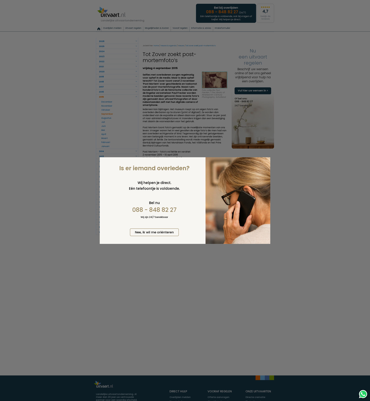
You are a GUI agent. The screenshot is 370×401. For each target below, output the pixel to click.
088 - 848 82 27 (154, 210)
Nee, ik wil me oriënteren (154, 232)
